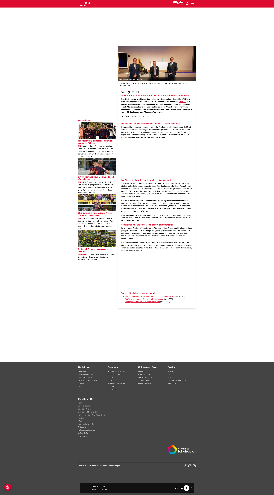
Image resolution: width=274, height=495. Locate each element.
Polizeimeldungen (85, 377)
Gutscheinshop (143, 380)
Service (170, 371)
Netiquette (82, 427)
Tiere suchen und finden (177, 380)
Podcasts (111, 386)
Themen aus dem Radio (117, 371)
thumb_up (191, 488)
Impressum (82, 436)
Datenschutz (83, 433)
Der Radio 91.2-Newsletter (88, 412)
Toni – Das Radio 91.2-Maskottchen (91, 415)
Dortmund (182, 102)
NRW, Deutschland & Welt (87, 380)
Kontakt (81, 418)
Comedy (111, 377)
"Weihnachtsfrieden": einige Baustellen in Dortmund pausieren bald (150, 297)
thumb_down (181, 488)
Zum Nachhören (114, 374)
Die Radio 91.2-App (85, 409)
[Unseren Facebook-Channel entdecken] (190, 466)
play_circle (186, 488)
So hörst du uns (84, 406)
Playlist (111, 380)
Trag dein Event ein (145, 377)
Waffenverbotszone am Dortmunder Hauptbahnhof (144, 299)
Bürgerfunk (112, 389)
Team (80, 403)
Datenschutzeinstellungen (110, 466)
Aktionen (141, 371)
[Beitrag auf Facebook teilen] (129, 92)
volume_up (176, 488)
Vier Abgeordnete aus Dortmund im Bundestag (142, 302)
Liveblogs (81, 383)
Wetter (170, 374)
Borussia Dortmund (85, 374)
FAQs (80, 421)
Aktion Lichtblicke (144, 383)
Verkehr (170, 377)
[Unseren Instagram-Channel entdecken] (194, 466)
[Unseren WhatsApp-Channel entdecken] (185, 466)
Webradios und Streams (117, 383)
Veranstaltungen (144, 374)
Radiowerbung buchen (86, 424)
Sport (80, 386)
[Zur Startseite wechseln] (85, 4)
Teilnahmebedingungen (87, 430)
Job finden (172, 383)
